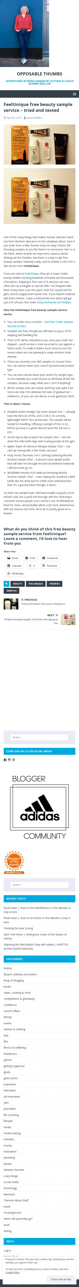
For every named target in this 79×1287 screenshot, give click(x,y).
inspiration (10, 1084)
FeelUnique (32, 273)
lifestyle (8, 1121)
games (8, 1060)
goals (7, 1072)
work (7, 1225)
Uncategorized (12, 1212)
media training (12, 1133)
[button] (74, 93)
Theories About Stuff (16, 1200)
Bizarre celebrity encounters (20, 974)
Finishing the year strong (18, 928)
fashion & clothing (14, 1029)
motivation (10, 1151)
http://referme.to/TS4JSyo (54, 302)
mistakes (9, 1139)
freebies (54, 583)
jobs (6, 1102)
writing (8, 1231)
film (6, 1041)
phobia (8, 1163)
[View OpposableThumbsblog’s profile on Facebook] (5, 759)
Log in (7, 1250)
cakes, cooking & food (17, 992)
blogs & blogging (14, 980)
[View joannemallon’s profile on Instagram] (9, 759)
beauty (17, 583)
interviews (10, 1090)
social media (11, 1182)
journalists (10, 1108)
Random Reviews (14, 1170)
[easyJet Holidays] (14, 872)
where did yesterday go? (18, 1218)
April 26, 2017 (14, 117)
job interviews (12, 1096)
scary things (11, 1176)
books (7, 986)
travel (7, 1206)
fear (6, 1035)
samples (11, 590)
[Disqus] (39, 680)
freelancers (10, 1053)
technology (10, 1188)
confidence (10, 1005)
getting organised (14, 1066)
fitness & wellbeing (15, 1047)
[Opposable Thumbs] (24, 65)
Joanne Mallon (35, 117)
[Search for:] (39, 737)
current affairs (12, 1011)
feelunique (36, 583)
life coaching (11, 1115)
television (9, 1194)
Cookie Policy (12, 1272)
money (8, 1145)
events (8, 1023)
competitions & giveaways (19, 998)
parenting (9, 1157)
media (7, 1127)
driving (7, 1017)
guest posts (11, 1078)
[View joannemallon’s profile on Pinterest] (13, 759)
